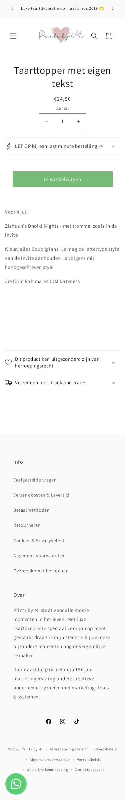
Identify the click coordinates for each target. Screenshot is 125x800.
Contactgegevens (90, 769)
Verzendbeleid (89, 759)
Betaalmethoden (31, 510)
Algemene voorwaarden (39, 556)
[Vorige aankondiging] (12, 8)
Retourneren (27, 525)
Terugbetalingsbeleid (68, 749)
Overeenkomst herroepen (41, 571)
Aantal (62, 108)
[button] (13, 35)
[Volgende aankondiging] (112, 8)
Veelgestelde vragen (35, 480)
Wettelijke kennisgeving (47, 769)
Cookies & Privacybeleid (38, 540)
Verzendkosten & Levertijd (41, 495)
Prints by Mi (32, 749)
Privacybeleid (105, 749)
